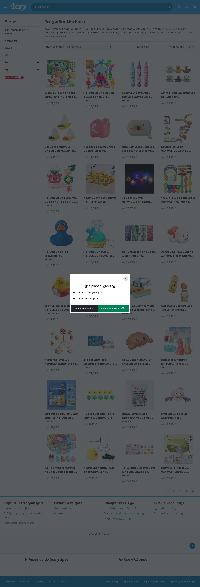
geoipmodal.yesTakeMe (113, 308)
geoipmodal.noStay (84, 308)
